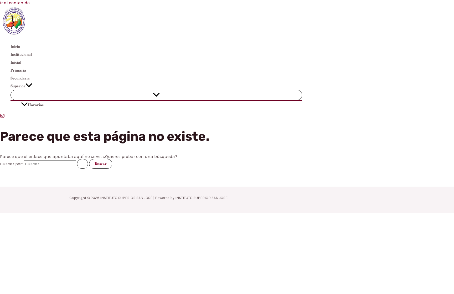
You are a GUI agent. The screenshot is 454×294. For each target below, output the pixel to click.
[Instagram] (2, 116)
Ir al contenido (15, 2)
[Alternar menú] (156, 95)
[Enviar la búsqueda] (82, 164)
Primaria (18, 70)
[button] (28, 86)
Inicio (15, 46)
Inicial (16, 62)
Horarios (36, 105)
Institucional (21, 54)
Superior (18, 86)
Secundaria (20, 78)
